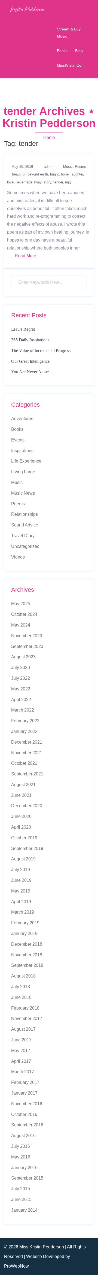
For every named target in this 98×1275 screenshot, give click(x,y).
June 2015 (21, 1199)
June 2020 (21, 816)
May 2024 (20, 625)
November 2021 (26, 752)
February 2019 (25, 922)
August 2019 (23, 859)
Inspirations (22, 450)
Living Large (23, 471)
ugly (68, 182)
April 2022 (21, 699)
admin (48, 167)
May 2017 (20, 1050)
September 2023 (27, 646)
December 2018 (26, 944)
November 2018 (26, 955)
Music (68, 167)
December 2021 (26, 742)
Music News (23, 493)
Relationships (24, 514)
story (47, 182)
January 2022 (24, 731)
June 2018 (21, 997)
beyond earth (37, 174)
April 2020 (21, 827)
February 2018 (25, 1008)
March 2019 (22, 912)
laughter (77, 174)
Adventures (22, 418)
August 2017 (23, 1029)
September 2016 (27, 1125)
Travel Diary (23, 535)
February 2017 (25, 1082)
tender (58, 182)
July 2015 (20, 1188)
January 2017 (24, 1093)
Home (49, 137)
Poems (80, 167)
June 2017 (21, 1040)
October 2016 (24, 1114)
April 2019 (21, 901)
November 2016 (26, 1103)
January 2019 (24, 933)
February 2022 (25, 720)
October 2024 (24, 614)
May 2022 (20, 689)
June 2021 (21, 795)
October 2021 (24, 763)
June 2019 (21, 880)
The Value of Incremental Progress (41, 350)
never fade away (28, 182)
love (10, 182)
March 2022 (22, 710)
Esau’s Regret (23, 329)
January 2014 (24, 1210)
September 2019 (27, 848)
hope (65, 174)
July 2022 (20, 678)
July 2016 (20, 1146)
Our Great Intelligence (30, 361)
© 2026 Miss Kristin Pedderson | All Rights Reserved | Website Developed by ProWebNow (45, 1256)
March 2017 (22, 1071)
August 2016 (23, 1135)
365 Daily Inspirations (30, 340)
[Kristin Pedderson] (27, 9)
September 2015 (27, 1178)
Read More (25, 255)
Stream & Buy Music (69, 32)
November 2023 (26, 635)
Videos (18, 557)
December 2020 (26, 805)
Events (17, 440)
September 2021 (27, 774)
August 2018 (23, 976)
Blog (79, 51)
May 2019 (20, 891)
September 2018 (27, 965)
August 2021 (23, 784)
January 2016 (24, 1167)
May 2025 (20, 603)
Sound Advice (24, 525)
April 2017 (21, 1061)
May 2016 (20, 1157)
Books (62, 51)
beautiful (18, 174)
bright (54, 174)
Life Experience (26, 461)
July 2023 (20, 667)
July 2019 (20, 869)
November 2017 (26, 1018)
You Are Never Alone (30, 371)
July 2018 (20, 986)
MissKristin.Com (71, 65)
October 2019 (24, 837)
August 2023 (23, 656)
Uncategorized (25, 546)
